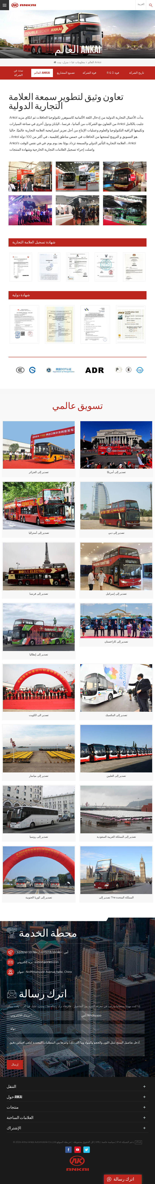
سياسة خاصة (108, 1142)
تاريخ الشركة (136, 72)
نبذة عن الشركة (18, 73)
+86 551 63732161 (27, 952)
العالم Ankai (42, 72)
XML (97, 1142)
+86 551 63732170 (51, 952)
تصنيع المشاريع (66, 72)
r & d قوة (113, 72)
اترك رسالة (123, 1179)
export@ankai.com (47, 962)
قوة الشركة (89, 72)
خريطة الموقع (64, 1142)
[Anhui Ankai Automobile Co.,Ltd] (23, 5)
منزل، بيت (63, 62)
